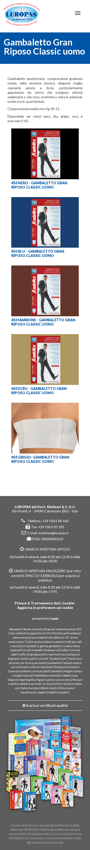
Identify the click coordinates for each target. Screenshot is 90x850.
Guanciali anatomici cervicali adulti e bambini (35, 671)
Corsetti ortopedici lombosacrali (41, 650)
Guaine (73, 666)
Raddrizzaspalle (58, 692)
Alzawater (15, 629)
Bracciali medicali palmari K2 (62, 629)
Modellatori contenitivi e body (52, 675)
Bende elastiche (33, 629)
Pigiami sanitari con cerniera (53, 679)
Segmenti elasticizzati (21, 658)
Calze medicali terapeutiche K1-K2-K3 (31, 633)
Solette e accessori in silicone (37, 683)
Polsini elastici (49, 688)
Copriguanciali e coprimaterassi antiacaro (53, 654)
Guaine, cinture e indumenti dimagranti (44, 666)
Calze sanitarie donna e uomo (43, 641)
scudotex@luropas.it (53, 533)
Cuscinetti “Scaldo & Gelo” (51, 658)
